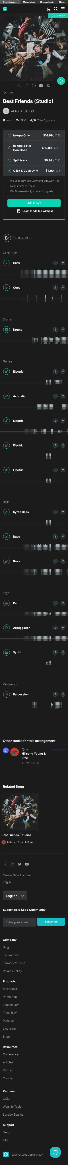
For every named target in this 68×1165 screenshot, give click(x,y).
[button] (26, 85)
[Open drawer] (63, 9)
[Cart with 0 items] (48, 9)
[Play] (61, 81)
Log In (7, 882)
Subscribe (51, 921)
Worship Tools (12, 1106)
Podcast (8, 1070)
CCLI (6, 1098)
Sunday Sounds (13, 1114)
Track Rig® (10, 1012)
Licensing (9, 1028)
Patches (8, 1020)
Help (6, 1132)
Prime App (10, 997)
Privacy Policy (12, 971)
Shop (6, 1036)
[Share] (19, 85)
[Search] (55, 9)
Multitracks (10, 989)
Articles (8, 1062)
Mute (63, 262)
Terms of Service (14, 963)
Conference (10, 1054)
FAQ (6, 1140)
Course (8, 1078)
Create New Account (17, 875)
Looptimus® (11, 1004)
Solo (55, 262)
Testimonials (11, 955)
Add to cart (34, 202)
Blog (6, 947)
